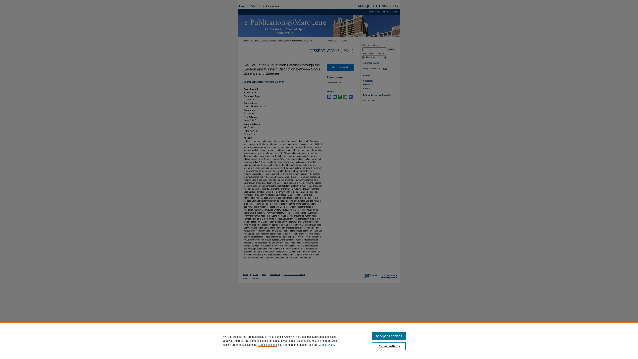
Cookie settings (268, 344)
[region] (319, 340)
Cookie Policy (327, 344)
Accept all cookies (389, 336)
